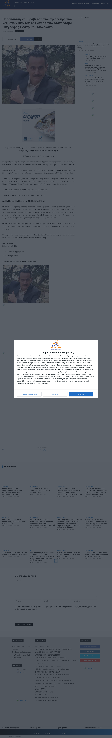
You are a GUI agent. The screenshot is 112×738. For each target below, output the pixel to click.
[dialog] (56, 369)
